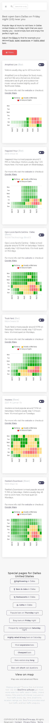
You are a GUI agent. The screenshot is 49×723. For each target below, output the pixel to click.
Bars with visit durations (24, 668)
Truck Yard (9, 318)
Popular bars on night (24, 613)
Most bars (24, 645)
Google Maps (11, 93)
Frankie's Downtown (14, 481)
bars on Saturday (24, 637)
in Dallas (25, 581)
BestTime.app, (29, 719)
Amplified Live (11, 65)
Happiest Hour (11, 151)
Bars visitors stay (24, 660)
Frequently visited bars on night (25, 629)
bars (24, 652)
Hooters (8, 400)
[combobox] (21, 6)
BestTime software (25, 690)
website (28, 90)
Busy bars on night (24, 620)
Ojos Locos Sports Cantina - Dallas (20, 232)
